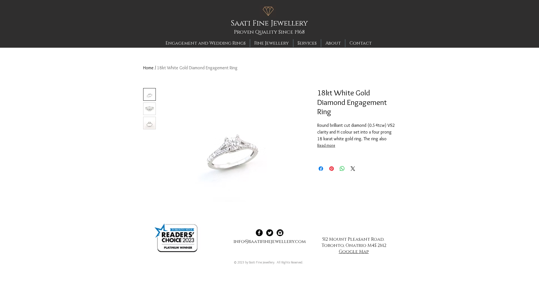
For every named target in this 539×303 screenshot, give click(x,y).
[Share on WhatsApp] (342, 168)
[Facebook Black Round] (259, 232)
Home (148, 67)
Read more (326, 145)
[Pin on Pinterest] (331, 168)
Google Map (354, 252)
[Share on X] (353, 168)
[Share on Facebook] (321, 168)
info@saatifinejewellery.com (270, 241)
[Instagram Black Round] (280, 232)
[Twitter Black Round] (269, 232)
